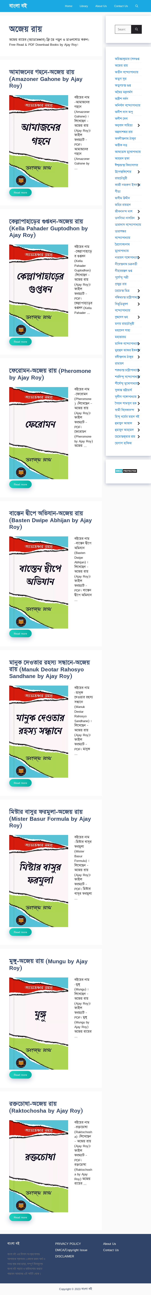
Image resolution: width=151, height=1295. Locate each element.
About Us (101, 6)
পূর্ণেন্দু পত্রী (121, 277)
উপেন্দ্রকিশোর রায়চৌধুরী (123, 175)
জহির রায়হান (123, 205)
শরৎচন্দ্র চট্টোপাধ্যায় (127, 370)
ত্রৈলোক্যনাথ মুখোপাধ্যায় (122, 247)
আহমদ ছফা (122, 158)
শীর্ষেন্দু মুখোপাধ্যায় (126, 383)
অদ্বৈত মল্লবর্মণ (124, 92)
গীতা (117, 191)
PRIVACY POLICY (68, 1243)
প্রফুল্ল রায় (121, 284)
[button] (137, 6)
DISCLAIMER (64, 1256)
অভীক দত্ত (121, 145)
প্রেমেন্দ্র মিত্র (122, 291)
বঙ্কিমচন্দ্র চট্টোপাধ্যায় (127, 297)
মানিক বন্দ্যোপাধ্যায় (127, 343)
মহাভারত (120, 337)
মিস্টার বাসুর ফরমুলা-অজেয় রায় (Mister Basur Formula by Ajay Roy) (50, 819)
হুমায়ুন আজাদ (123, 423)
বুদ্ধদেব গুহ (121, 317)
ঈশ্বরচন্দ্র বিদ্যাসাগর (126, 165)
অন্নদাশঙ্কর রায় (124, 132)
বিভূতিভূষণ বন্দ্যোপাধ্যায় (122, 307)
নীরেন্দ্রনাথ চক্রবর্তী (126, 264)
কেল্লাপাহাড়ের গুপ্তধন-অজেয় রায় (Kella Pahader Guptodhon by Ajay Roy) (48, 228)
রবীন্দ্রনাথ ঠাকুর (124, 357)
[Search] (136, 29)
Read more (20, 192)
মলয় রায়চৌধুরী (124, 324)
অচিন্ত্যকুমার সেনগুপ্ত (127, 59)
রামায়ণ (119, 363)
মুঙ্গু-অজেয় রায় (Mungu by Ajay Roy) (48, 964)
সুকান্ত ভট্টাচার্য (123, 390)
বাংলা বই (18, 6)
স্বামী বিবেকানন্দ (124, 410)
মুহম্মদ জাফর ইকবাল (127, 350)
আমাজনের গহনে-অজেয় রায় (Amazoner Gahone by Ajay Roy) (45, 79)
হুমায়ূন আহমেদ (124, 430)
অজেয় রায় (121, 65)
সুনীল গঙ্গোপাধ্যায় (125, 397)
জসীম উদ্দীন (122, 198)
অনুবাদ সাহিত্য (124, 125)
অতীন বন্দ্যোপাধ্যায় (126, 72)
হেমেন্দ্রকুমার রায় (125, 436)
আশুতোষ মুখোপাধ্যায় (128, 152)
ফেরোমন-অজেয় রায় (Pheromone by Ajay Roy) (50, 374)
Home (68, 6)
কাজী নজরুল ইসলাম (128, 185)
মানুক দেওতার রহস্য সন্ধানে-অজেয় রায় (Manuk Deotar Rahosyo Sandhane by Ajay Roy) (49, 669)
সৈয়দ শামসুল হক (125, 403)
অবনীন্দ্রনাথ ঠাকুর (125, 138)
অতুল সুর (120, 79)
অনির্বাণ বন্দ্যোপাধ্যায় (127, 105)
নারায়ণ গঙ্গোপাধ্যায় (126, 257)
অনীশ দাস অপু (124, 112)
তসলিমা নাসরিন (125, 218)
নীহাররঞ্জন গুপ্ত (123, 271)
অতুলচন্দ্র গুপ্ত (123, 85)
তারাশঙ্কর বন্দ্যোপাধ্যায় (122, 234)
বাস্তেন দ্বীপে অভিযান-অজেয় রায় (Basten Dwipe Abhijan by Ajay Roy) (50, 520)
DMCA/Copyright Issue (71, 1249)
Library (84, 6)
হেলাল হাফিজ (123, 443)
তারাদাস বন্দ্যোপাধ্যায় (128, 225)
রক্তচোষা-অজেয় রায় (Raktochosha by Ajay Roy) (46, 1107)
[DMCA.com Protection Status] (126, 471)
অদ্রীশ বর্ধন (121, 99)
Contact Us (121, 6)
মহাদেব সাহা (122, 330)
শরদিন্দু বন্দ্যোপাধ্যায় (127, 377)
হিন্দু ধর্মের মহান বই (127, 417)
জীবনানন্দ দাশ (123, 211)
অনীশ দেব (121, 119)
